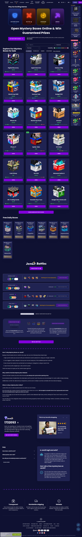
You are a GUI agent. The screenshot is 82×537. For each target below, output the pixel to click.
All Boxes (29, 51)
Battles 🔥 (16, 2)
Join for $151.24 (62, 305)
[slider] (54, 47)
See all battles (36, 342)
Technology (36, 50)
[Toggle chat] (78, 525)
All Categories (29, 527)
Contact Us (46, 525)
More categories (56, 51)
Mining (27, 2)
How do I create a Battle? (27, 313)
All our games (38, 527)
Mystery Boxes (7, 2)
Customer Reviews (37, 2)
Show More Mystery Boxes (36, 212)
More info (8, 535)
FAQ (54, 523)
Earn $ (40, 523)
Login (75, 2)
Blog (58, 523)
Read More (6, 462)
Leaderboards (50, 2)
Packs (11, 2)
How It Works (32, 2)
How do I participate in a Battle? (43, 313)
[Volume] (59, 2)
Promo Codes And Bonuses (49, 527)
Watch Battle (62, 287)
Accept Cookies (16, 534)
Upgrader (22, 2)
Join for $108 (63, 277)
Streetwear (49, 50)
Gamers (42, 50)
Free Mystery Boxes (43, 2)
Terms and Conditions (36, 525)
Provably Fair (34, 523)
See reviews (29, 38)
